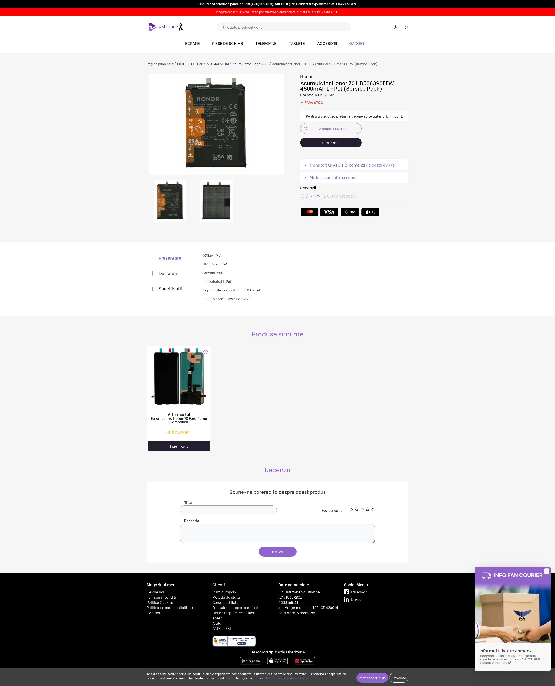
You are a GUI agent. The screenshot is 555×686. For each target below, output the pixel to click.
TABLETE (297, 43)
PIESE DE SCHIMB (227, 43)
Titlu (188, 502)
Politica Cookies (160, 602)
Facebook (359, 591)
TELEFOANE (265, 43)
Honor (306, 76)
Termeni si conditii (162, 596)
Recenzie (191, 520)
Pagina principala (160, 63)
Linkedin (358, 599)
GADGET (357, 43)
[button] (396, 27)
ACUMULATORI (218, 63)
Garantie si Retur (226, 602)
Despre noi (155, 591)
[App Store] (277, 660)
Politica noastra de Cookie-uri (288, 678)
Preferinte (399, 677)
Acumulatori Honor (246, 63)
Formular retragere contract (235, 607)
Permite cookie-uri (372, 677)
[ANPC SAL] (234, 640)
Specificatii (170, 288)
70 (267, 63)
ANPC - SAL (222, 628)
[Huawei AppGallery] (304, 660)
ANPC (217, 617)
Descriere (168, 273)
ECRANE (192, 43)
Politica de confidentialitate (170, 607)
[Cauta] (221, 27)
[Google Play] (250, 660)
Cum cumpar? (224, 591)
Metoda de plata (226, 596)
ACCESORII (327, 43)
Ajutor (217, 623)
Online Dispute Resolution (233, 612)
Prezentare (169, 257)
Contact (153, 612)
